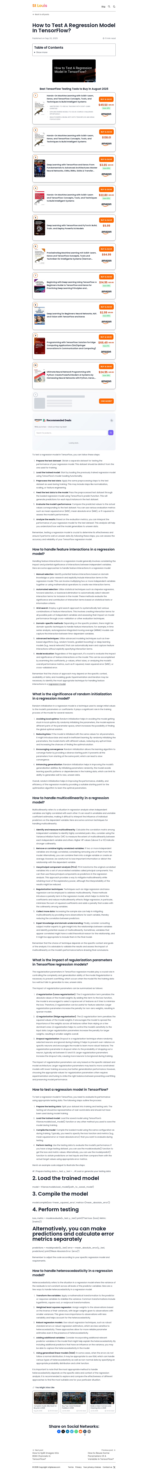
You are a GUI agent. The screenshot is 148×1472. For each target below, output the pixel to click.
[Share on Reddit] (80, 1431)
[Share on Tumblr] (85, 1431)
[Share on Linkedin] (67, 1431)
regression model (57, 684)
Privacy (78, 1467)
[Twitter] (114, 1467)
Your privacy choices (92, 1467)
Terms (71, 1467)
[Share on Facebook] (59, 1431)
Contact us (107, 1467)
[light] (114, 6)
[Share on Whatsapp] (76, 1431)
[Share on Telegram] (72, 1431)
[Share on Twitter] (63, 1431)
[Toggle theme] (111, 420)
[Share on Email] (89, 1431)
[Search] (109, 6)
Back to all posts (42, 14)
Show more (41, 52)
